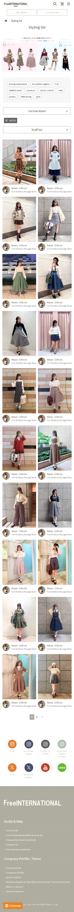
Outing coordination (18, 83)
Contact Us (12, 844)
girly (38, 96)
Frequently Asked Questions (21, 839)
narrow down (37, 111)
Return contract (14, 886)
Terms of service (14, 891)
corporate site (13, 867)
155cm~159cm (46, 90)
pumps (12, 96)
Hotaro (14, 188)
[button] (42, 717)
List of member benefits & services (24, 835)
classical (30, 90)
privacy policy (13, 877)
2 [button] (36, 717)
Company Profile (15, 872)
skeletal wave (15, 90)
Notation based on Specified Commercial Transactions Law (38, 881)
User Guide (12, 830)
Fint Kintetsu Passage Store (23, 191)
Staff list (37, 130)
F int (57, 83)
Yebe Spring (26, 96)
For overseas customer (18, 849)
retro (61, 90)
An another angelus (41, 83)
